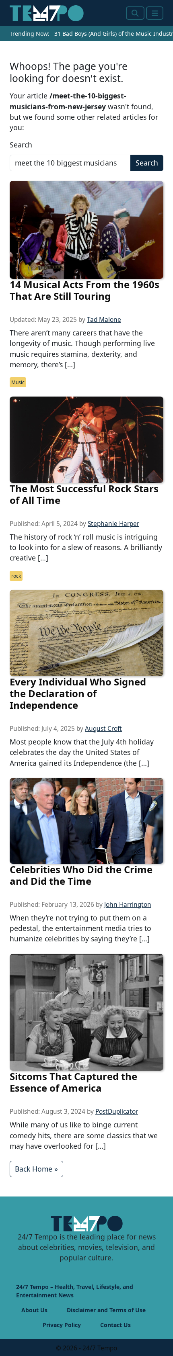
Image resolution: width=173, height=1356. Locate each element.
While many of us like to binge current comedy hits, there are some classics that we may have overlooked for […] (84, 1135)
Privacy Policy (62, 1325)
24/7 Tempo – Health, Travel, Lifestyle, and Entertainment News (74, 1291)
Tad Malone (104, 319)
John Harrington (127, 904)
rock (16, 576)
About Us (34, 1310)
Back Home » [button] (36, 1169)
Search (21, 144)
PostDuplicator (116, 1111)
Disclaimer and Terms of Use (106, 1310)
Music (18, 382)
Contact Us (115, 1325)
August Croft (103, 728)
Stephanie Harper (113, 523)
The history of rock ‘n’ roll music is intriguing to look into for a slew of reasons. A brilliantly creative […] (86, 547)
